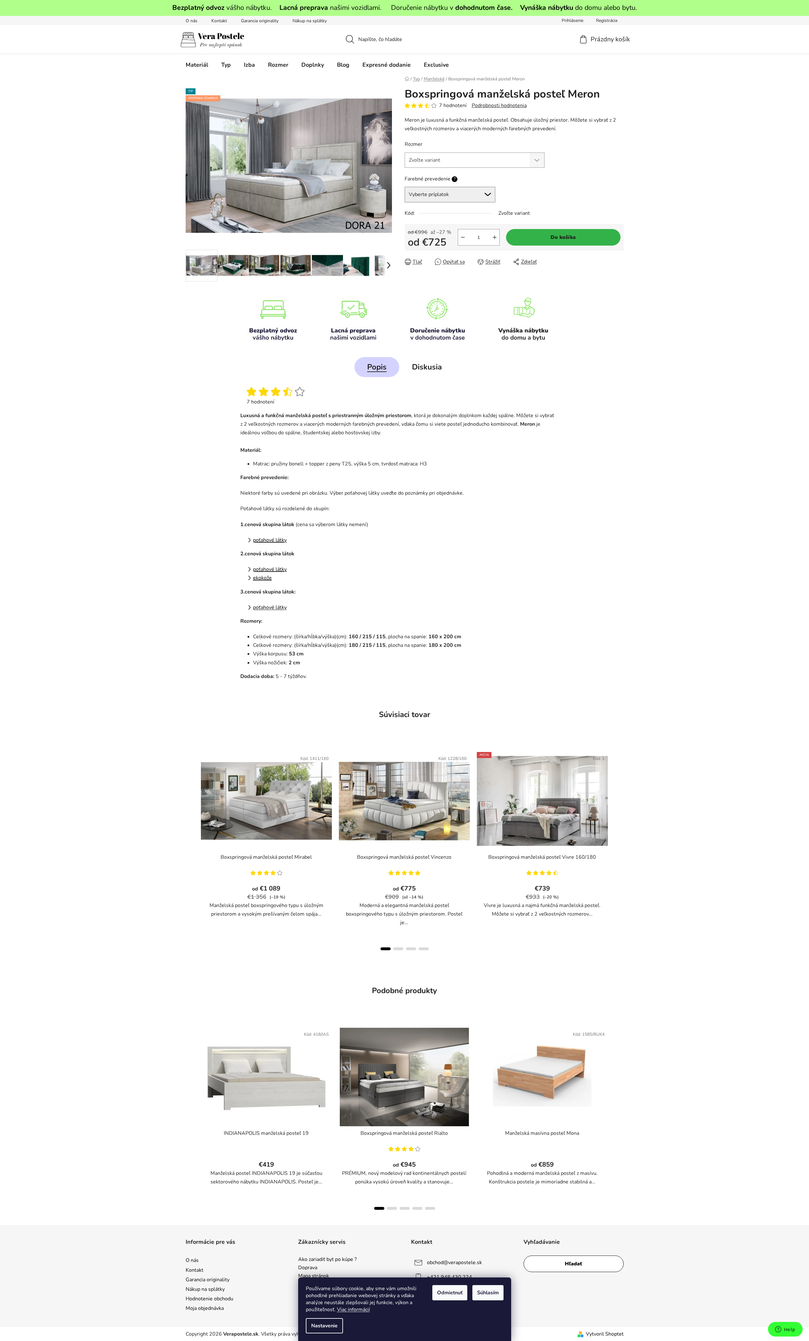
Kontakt (219, 21)
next (619, 849)
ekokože (262, 577)
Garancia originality (259, 21)
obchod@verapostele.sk (454, 1262)
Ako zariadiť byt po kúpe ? (327, 1260)
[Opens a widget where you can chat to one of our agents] (785, 1330)
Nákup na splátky (309, 21)
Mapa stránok (313, 1276)
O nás (191, 21)
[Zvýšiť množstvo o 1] (494, 237)
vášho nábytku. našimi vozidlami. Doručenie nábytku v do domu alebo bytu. (404, 7)
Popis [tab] (377, 367)
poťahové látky (270, 540)
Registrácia (606, 20)
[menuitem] (197, 65)
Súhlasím (488, 1292)
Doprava (307, 1268)
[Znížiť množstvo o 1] (463, 237)
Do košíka (563, 237)
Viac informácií (353, 1309)
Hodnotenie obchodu (209, 1298)
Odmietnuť (450, 1292)
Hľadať (573, 1263)
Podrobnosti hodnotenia (499, 105)
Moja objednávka (205, 1308)
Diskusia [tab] (427, 367)
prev (191, 849)
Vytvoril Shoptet (605, 1334)
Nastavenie (324, 1325)
